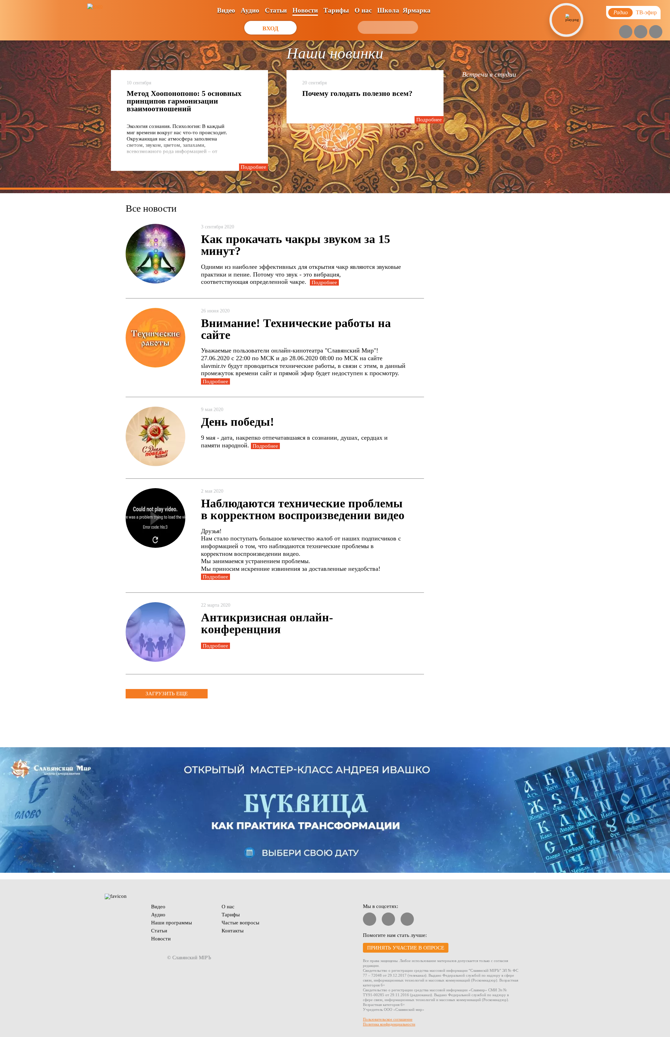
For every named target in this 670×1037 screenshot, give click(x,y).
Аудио (250, 10)
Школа (388, 10)
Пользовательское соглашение (387, 1019)
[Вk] (640, 31)
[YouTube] (625, 31)
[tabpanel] (335, 116)
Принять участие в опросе (405, 948)
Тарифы (336, 10)
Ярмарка (417, 10)
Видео (226, 10)
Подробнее (253, 167)
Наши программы (171, 922)
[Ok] (655, 31)
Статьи (276, 10)
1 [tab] (83, 189)
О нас (363, 10)
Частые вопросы (240, 922)
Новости (305, 10)
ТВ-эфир (646, 12)
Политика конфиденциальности (389, 1024)
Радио (620, 12)
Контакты (233, 930)
